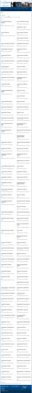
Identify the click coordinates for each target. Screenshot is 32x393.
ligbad (9, 63)
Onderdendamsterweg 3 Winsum (22, 154)
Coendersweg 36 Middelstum (23, 258)
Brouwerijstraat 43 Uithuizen (23, 298)
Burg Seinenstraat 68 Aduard (7, 247)
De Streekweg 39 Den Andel (7, 298)
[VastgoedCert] (24, 389)
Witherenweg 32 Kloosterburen (8, 77)
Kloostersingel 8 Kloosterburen (23, 360)
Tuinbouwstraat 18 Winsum (23, 117)
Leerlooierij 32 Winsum (6, 242)
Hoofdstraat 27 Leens (21, 26)
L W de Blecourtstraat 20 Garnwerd (6, 201)
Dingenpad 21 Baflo (5, 276)
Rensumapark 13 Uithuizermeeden (20, 136)
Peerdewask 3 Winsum (22, 171)
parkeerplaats (12, 158)
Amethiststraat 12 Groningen (23, 160)
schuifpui (8, 63)
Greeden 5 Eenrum (21, 90)
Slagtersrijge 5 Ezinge (6, 360)
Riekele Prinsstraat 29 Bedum (23, 142)
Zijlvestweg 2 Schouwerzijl (7, 106)
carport (8, 109)
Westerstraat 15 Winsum (22, 177)
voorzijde (20, 383)
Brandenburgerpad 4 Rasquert (23, 200)
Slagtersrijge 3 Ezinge (21, 365)
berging (11, 51)
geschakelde (9, 204)
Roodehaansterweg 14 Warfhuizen (22, 78)
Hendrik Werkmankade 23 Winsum (7, 91)
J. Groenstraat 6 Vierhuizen (7, 71)
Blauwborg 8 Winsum (21, 253)
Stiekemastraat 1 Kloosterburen (8, 287)
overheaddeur (23, 29)
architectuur (28, 40)
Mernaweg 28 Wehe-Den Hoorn (24, 130)
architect (25, 40)
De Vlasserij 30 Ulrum (21, 349)
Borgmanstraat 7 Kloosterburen (24, 371)
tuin (12, 144)
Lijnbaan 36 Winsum (21, 327)
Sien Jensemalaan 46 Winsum (8, 60)
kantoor (5, 51)
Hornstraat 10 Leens (5, 338)
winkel (9, 25)
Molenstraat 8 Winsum (6, 55)
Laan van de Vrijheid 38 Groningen (6, 154)
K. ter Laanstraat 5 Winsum (23, 21)
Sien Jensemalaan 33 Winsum (8, 43)
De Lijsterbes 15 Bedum (6, 194)
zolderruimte (27, 203)
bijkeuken (27, 109)
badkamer (27, 74)
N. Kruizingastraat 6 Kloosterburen (21, 316)
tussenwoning (11, 306)
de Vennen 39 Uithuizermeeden (24, 354)
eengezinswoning (11, 179)
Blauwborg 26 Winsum (6, 148)
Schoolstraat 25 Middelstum (7, 211)
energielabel (26, 29)
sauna (10, 74)
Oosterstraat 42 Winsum (6, 171)
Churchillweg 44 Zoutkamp (22, 60)
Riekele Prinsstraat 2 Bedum (7, 218)
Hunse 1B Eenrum (21, 95)
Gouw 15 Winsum (5, 66)
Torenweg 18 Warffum (21, 338)
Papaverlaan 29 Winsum (6, 309)
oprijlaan (4, 109)
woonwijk (9, 35)
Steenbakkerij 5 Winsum (6, 182)
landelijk (23, 40)
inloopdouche (7, 317)
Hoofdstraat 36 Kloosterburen (7, 117)
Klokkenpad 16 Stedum (6, 264)
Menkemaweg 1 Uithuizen (22, 309)
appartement (7, 158)
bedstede (25, 109)
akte (18, 383)
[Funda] (24, 387)
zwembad (29, 29)
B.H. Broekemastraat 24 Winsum (6, 22)
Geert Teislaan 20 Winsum (22, 37)
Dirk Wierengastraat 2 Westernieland (21, 124)
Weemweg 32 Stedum (22, 332)
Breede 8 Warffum (21, 101)
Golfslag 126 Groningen (22, 271)
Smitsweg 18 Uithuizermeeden (8, 258)
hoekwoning (25, 335)
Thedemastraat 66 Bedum (22, 276)
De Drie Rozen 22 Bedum (22, 55)
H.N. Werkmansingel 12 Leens (8, 166)
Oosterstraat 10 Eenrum (22, 343)
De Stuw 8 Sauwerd (21, 66)
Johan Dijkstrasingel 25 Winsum (6, 130)
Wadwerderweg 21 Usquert (23, 282)
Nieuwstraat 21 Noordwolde (23, 247)
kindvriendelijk (6, 185)
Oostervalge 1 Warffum (22, 84)
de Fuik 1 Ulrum (4, 349)
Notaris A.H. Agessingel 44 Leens (23, 224)
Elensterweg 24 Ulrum (22, 49)
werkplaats (21, 132)
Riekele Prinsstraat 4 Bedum (7, 230)
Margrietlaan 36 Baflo (6, 271)
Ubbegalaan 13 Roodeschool (7, 327)
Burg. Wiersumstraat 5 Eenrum (8, 315)
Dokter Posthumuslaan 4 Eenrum (22, 265)
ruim (11, 383)
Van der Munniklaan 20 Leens (7, 343)
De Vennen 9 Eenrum (6, 354)
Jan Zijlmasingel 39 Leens (7, 332)
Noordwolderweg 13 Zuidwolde (8, 293)
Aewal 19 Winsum (5, 32)
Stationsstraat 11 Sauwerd (22, 218)
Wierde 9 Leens (20, 112)
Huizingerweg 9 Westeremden (23, 321)
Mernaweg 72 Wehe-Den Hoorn (24, 376)
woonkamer (5, 383)
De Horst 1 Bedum (21, 194)
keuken (12, 109)
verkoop (9, 51)
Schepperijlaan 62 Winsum (7, 49)
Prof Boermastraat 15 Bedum (23, 211)
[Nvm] (22, 387)
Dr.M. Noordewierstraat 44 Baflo (7, 124)
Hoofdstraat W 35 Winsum (22, 106)
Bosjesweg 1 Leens (5, 321)
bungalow (11, 273)
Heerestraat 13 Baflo (5, 365)
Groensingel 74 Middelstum (23, 287)
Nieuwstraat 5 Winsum (22, 71)
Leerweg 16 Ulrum (5, 371)
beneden (11, 86)
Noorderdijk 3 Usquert (6, 112)
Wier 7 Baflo (19, 230)
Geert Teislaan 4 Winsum (22, 32)
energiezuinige (3, 25)
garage (11, 25)
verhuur (26, 250)
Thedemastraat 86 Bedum (7, 253)
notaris (19, 29)
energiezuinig (6, 25)
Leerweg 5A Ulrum (21, 293)
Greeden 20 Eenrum (5, 304)
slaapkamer (10, 144)
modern (13, 383)
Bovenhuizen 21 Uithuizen (22, 148)
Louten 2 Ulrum (20, 166)
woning (15, 383)
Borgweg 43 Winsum (21, 206)
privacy (19, 52)
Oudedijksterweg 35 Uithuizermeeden (21, 183)
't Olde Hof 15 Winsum (22, 189)
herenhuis (13, 25)
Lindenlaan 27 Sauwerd (6, 177)
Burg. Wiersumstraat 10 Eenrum (22, 236)
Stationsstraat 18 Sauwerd (7, 189)
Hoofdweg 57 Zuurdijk (6, 376)
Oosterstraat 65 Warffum (6, 101)
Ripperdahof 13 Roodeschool (23, 304)
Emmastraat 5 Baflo (5, 84)
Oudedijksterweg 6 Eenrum (23, 43)
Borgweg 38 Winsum (21, 242)
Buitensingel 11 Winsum (6, 142)
